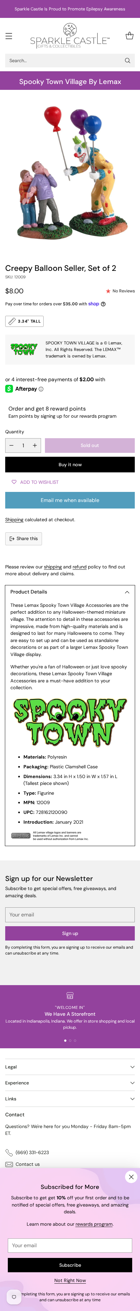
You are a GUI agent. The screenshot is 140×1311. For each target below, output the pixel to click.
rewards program (94, 1224)
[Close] (131, 1177)
